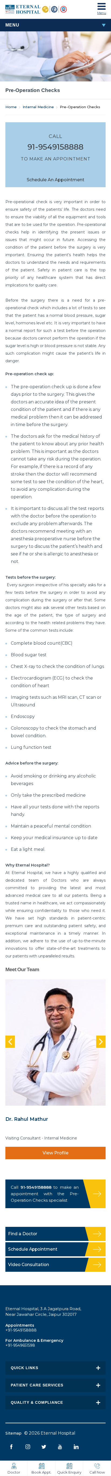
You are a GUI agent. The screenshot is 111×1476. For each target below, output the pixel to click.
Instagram (28, 1447)
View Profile (55, 1152)
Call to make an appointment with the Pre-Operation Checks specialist (45, 1194)
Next (101, 1042)
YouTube (60, 1447)
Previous (10, 1042)
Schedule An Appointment (55, 179)
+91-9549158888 (21, 1330)
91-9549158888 (55, 146)
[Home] (42, 9)
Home (11, 107)
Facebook (11, 1447)
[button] (102, 8)
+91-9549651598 (20, 1345)
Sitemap (13, 1433)
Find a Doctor (22, 1233)
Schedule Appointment (32, 1249)
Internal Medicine (38, 107)
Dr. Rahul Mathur (26, 1119)
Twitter (44, 1447)
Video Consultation (28, 1264)
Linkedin (76, 1447)
